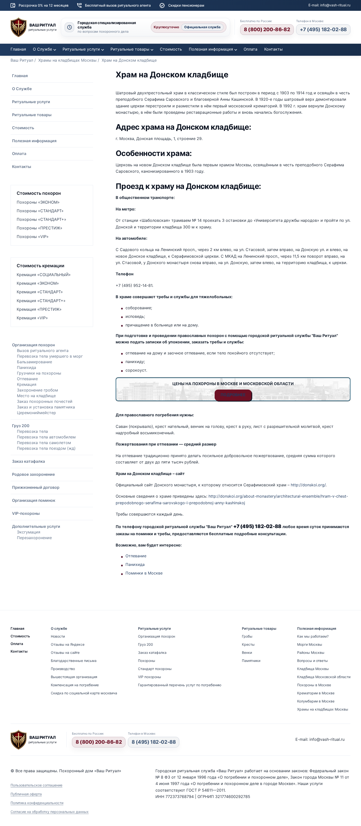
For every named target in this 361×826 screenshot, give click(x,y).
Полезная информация (211, 49)
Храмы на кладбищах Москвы (322, 709)
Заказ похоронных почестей (44, 401)
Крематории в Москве (315, 693)
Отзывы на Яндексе (67, 644)
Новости (58, 636)
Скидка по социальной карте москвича (84, 693)
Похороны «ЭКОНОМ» (38, 202)
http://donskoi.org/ (308, 484)
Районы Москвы (310, 652)
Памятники (251, 660)
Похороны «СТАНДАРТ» (40, 210)
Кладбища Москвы (313, 669)
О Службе (42, 49)
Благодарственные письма (74, 660)
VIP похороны (149, 677)
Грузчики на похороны (39, 373)
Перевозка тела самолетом (44, 442)
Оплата (250, 49)
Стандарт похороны (155, 669)
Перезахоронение (34, 537)
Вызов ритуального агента (43, 350)
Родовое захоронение (33, 474)
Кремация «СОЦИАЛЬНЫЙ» (44, 274)
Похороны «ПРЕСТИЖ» (39, 227)
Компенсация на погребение (75, 685)
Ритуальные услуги (81, 49)
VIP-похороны (26, 513)
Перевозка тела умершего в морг (50, 356)
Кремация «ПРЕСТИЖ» (39, 309)
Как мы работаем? (313, 636)
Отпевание (27, 378)
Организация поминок (33, 500)
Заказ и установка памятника (46, 407)
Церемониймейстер (36, 412)
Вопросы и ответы (312, 660)
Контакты (273, 49)
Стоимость (171, 49)
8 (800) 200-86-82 (267, 29)
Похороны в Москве (314, 685)
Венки (247, 652)
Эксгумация (28, 532)
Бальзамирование (34, 361)
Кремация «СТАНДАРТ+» (41, 300)
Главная (18, 49)
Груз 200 (20, 425)
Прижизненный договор (35, 487)
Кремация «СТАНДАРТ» (40, 291)
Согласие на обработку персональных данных (50, 812)
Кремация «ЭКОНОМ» (38, 283)
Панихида (26, 367)
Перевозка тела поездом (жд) (46, 448)
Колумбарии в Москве (315, 701)
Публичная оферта (26, 794)
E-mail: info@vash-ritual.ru (329, 5)
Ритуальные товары (130, 49)
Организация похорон (33, 344)
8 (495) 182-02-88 (154, 742)
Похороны (146, 660)
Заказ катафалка (28, 461)
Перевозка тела (32, 431)
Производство (63, 669)
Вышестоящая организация (74, 677)
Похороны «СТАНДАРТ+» (41, 219)
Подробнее (233, 394)
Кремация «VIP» (32, 317)
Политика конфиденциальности (37, 803)
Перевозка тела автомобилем (46, 436)
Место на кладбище (36, 395)
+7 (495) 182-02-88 (323, 29)
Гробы (247, 636)
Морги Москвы (309, 644)
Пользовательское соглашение (36, 785)
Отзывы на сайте (65, 652)
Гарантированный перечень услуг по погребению (179, 685)
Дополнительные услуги (36, 526)
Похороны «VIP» (33, 236)
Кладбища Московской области (323, 677)
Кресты (248, 644)
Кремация (26, 384)
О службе (59, 628)
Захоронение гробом (37, 390)
